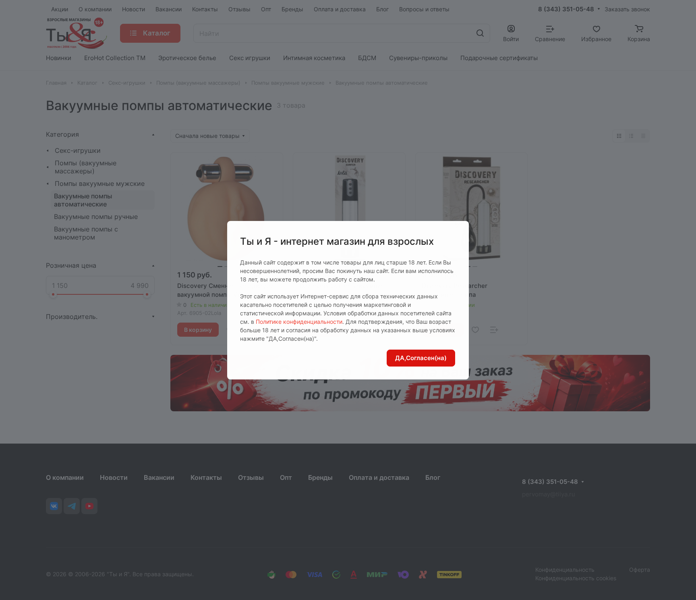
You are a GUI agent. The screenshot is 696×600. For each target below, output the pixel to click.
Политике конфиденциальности (299, 321)
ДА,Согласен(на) (421, 358)
